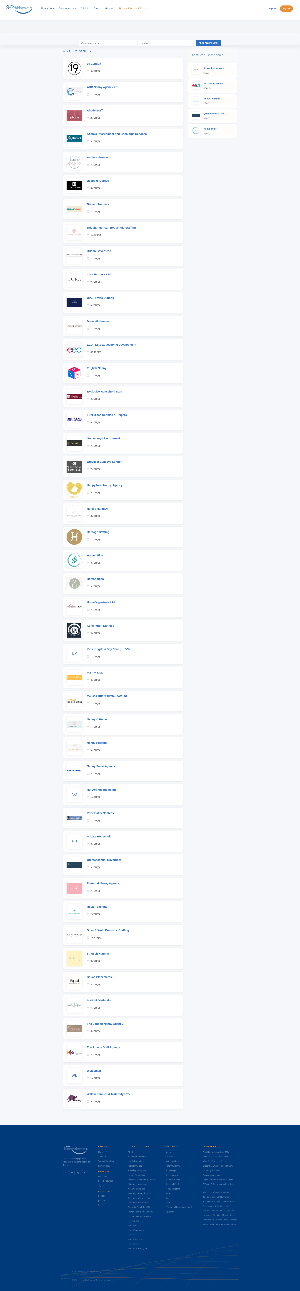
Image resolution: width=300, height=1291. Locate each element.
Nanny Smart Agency (101, 766)
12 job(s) (95, 937)
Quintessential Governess (104, 859)
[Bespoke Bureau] (74, 185)
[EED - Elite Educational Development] (74, 349)
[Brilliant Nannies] (74, 209)
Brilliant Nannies (98, 204)
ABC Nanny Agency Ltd (102, 87)
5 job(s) (95, 188)
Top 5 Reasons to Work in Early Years (219, 1201)
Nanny (168, 1152)
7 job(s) (95, 258)
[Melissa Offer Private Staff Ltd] (74, 701)
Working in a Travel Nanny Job (216, 1192)
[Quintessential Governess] (74, 865)
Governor (169, 1211)
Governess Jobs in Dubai (138, 1202)
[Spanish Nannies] (74, 958)
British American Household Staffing (111, 227)
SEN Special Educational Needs (178, 1207)
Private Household (99, 836)
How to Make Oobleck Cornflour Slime (219, 1224)
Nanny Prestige (97, 742)
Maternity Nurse (172, 1161)
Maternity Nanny (172, 1166)
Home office (95, 555)
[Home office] (74, 560)
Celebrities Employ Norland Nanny (218, 1166)
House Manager (172, 1175)
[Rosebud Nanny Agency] (74, 888)
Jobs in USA (133, 1243)
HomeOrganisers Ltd (101, 602)
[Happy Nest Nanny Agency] (74, 490)
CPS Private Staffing (100, 297)
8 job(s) (95, 305)
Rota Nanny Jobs (135, 1166)
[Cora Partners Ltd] (74, 279)
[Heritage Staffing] (74, 537)
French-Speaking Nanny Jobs (140, 1211)
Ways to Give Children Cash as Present (220, 1219)
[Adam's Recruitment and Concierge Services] (74, 139)
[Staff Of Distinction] (74, 1005)
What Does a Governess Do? (215, 1156)
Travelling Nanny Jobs (137, 1170)
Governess (170, 1156)
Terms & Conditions (106, 1161)
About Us (102, 1156)
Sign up (286, 8)
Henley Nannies (97, 508)
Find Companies (208, 43)
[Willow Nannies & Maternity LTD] (74, 1099)
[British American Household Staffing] (74, 232)
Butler (168, 1193)
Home (101, 1152)
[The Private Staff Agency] (74, 1052)
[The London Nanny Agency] (74, 1029)
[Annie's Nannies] (74, 162)
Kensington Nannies (100, 625)
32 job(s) (95, 352)
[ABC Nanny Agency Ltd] (74, 92)
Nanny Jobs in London (137, 1156)
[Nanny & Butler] (74, 724)
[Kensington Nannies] (74, 630)
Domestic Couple (172, 1179)
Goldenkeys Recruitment (103, 438)
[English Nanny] (74, 373)
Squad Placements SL (101, 977)
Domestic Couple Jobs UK (139, 1207)
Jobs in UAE (133, 1234)
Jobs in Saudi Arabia (136, 1230)
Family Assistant (172, 1188)
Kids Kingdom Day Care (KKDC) (108, 649)
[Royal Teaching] (74, 911)
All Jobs (131, 1152)
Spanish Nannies (98, 953)
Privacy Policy (104, 1166)
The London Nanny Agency (105, 1023)
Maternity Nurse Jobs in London (141, 1193)
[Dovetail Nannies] (74, 326)
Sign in (272, 8)
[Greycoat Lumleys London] (74, 466)
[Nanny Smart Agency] (74, 771)
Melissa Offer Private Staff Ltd (107, 696)
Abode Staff (95, 110)
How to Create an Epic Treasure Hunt (219, 1210)
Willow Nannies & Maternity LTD (108, 1094)
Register (101, 1196)
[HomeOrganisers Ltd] (74, 607)
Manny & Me (95, 672)
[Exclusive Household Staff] (74, 396)
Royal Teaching (97, 906)
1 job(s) (95, 328)
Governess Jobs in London (139, 1198)
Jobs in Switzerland (136, 1239)
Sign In (101, 1185)
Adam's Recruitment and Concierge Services (117, 134)
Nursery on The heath (101, 789)
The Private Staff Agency (103, 1047)
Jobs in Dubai (133, 1220)
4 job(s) (95, 164)
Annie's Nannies (98, 157)
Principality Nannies (100, 813)
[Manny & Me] (74, 677)
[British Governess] (74, 256)
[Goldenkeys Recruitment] (74, 443)
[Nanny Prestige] (74, 747)
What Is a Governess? (212, 1161)
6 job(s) (95, 71)
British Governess (99, 251)
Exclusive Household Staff (104, 391)
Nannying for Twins (211, 1170)
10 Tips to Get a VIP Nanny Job (216, 1197)
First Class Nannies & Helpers (107, 415)
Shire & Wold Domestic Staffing (108, 930)
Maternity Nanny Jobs (137, 1184)
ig (78, 1172)
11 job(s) (95, 235)
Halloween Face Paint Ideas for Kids (218, 1215)
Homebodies (95, 578)
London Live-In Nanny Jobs (139, 1216)
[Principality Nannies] (74, 818)
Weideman (94, 1070)
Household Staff (172, 1184)
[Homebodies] (74, 584)
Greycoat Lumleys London (104, 461)
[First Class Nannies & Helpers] (74, 420)
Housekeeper (171, 1170)
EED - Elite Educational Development (111, 344)
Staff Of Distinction (99, 1000)
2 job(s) (95, 94)
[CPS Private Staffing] (74, 303)
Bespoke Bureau (98, 180)
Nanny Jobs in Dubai (136, 1188)
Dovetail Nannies (98, 321)
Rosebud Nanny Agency (103, 883)
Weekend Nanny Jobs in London (141, 1179)
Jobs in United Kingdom (138, 1248)
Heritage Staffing (98, 532)
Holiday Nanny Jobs (136, 1175)
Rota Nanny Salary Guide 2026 (216, 1152)
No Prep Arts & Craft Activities (216, 1206)
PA (166, 1198)
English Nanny (96, 368)
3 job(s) (95, 211)
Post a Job (102, 1176)
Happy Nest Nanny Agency (104, 485)
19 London (94, 63)
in (72, 1172)
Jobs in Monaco (134, 1225)
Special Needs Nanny (212, 1175)
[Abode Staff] (74, 115)
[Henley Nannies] (74, 513)
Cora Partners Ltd (99, 274)
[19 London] (74, 68)
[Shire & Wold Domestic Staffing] (74, 935)
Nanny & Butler (97, 719)
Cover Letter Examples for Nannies (218, 1179)
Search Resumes (105, 1181)
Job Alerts (102, 1200)
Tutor (167, 1202)
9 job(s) (95, 141)
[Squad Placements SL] (74, 982)
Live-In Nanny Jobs (136, 1161)
